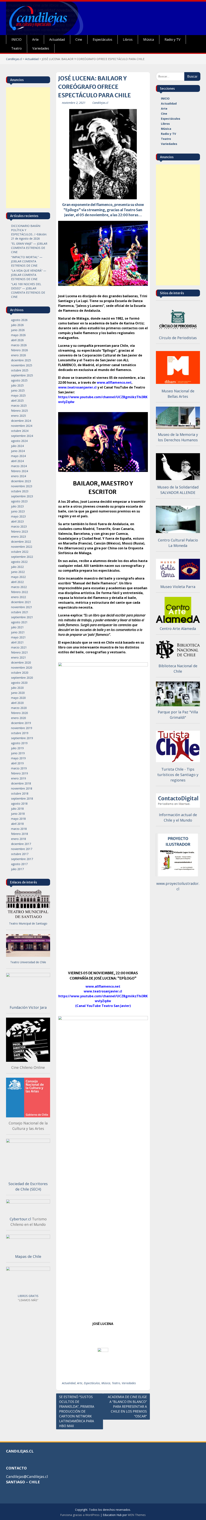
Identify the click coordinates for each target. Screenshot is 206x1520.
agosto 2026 (19, 320)
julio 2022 (17, 567)
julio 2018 (17, 808)
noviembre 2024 (21, 426)
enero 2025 (18, 416)
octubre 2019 (19, 733)
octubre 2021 (19, 612)
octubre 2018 (19, 793)
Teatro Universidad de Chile (28, 962)
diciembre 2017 (21, 844)
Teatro (16, 48)
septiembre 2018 (22, 798)
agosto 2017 (19, 864)
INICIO (16, 39)
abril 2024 (17, 461)
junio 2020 (18, 693)
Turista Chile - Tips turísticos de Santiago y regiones (177, 774)
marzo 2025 (19, 405)
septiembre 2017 (22, 859)
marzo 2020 (19, 708)
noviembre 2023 (21, 486)
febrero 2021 (19, 652)
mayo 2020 (18, 698)
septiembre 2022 (22, 557)
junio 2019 (18, 753)
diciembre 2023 (21, 481)
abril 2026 (17, 340)
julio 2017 (17, 869)
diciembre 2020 (21, 662)
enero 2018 (18, 839)
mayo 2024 (18, 456)
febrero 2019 (19, 773)
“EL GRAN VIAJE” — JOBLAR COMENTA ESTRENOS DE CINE (29, 248)
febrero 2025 (19, 410)
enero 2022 (18, 597)
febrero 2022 (19, 592)
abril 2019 (17, 763)
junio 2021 (18, 632)
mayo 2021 (18, 637)
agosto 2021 (19, 622)
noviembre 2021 (21, 607)
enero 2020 (18, 718)
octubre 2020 (19, 672)
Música (148, 39)
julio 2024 (17, 446)
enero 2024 (18, 476)
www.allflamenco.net (114, 382)
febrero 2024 (19, 471)
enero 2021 (18, 657)
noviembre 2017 (21, 849)
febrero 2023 (19, 531)
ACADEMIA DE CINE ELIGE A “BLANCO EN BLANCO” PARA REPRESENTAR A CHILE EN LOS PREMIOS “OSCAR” (127, 1406)
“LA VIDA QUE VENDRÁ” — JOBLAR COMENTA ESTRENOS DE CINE (28, 275)
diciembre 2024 (21, 421)
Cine (78, 39)
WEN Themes (137, 1515)
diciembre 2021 (21, 602)
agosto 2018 (19, 803)
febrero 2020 (19, 713)
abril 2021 (17, 642)
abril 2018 (17, 824)
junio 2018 (18, 814)
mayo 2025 (18, 395)
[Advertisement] (178, 224)
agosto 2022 (19, 562)
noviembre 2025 (21, 365)
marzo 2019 (19, 768)
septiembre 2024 (22, 436)
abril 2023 (17, 521)
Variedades (40, 48)
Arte (35, 39)
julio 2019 (17, 748)
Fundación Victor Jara (28, 1007)
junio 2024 (18, 451)
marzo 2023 (19, 526)
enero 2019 (18, 778)
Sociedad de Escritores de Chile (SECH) (28, 1186)
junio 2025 (18, 390)
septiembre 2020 (22, 677)
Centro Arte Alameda (178, 628)
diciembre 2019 (21, 723)
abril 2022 (17, 582)
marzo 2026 (19, 345)
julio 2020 (17, 688)
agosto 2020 (19, 683)
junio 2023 (18, 511)
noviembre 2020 (21, 667)
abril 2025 (17, 400)
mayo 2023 (18, 516)
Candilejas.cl (14, 59)
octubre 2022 (19, 552)
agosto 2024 (19, 441)
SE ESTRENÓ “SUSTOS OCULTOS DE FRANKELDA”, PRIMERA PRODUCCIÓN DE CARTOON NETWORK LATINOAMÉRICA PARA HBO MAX (76, 1411)
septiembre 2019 (22, 738)
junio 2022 (18, 572)
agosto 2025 (19, 380)
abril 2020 (17, 703)
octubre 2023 (19, 491)
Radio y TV (172, 39)
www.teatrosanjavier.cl (77, 387)
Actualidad (57, 39)
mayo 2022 (18, 577)
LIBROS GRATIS (28, 1296)
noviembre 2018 (21, 788)
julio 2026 (17, 325)
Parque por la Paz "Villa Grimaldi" (178, 715)
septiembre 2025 (22, 375)
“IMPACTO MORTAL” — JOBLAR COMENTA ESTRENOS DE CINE (26, 261)
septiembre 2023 (22, 496)
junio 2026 (18, 330)
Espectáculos (102, 39)
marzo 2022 (19, 587)
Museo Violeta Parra (177, 586)
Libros (128, 39)
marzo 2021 (19, 647)
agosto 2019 (19, 743)
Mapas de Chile (28, 1256)
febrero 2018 (19, 834)
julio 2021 (17, 627)
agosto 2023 (19, 501)
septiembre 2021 (22, 617)
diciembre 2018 (21, 783)
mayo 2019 (18, 758)
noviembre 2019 (21, 728)
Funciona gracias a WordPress (80, 1515)
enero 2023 (18, 536)
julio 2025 (17, 385)
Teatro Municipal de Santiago (28, 923)
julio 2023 (17, 506)
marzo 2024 (19, 466)
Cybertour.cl (20, 1219)
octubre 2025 (19, 370)
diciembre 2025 (21, 360)
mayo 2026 (18, 335)
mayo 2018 (18, 819)
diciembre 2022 (21, 541)
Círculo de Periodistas (178, 337)
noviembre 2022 (21, 547)
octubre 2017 (19, 854)
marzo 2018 (19, 829)
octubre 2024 (19, 431)
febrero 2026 (19, 350)
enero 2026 (18, 355)
